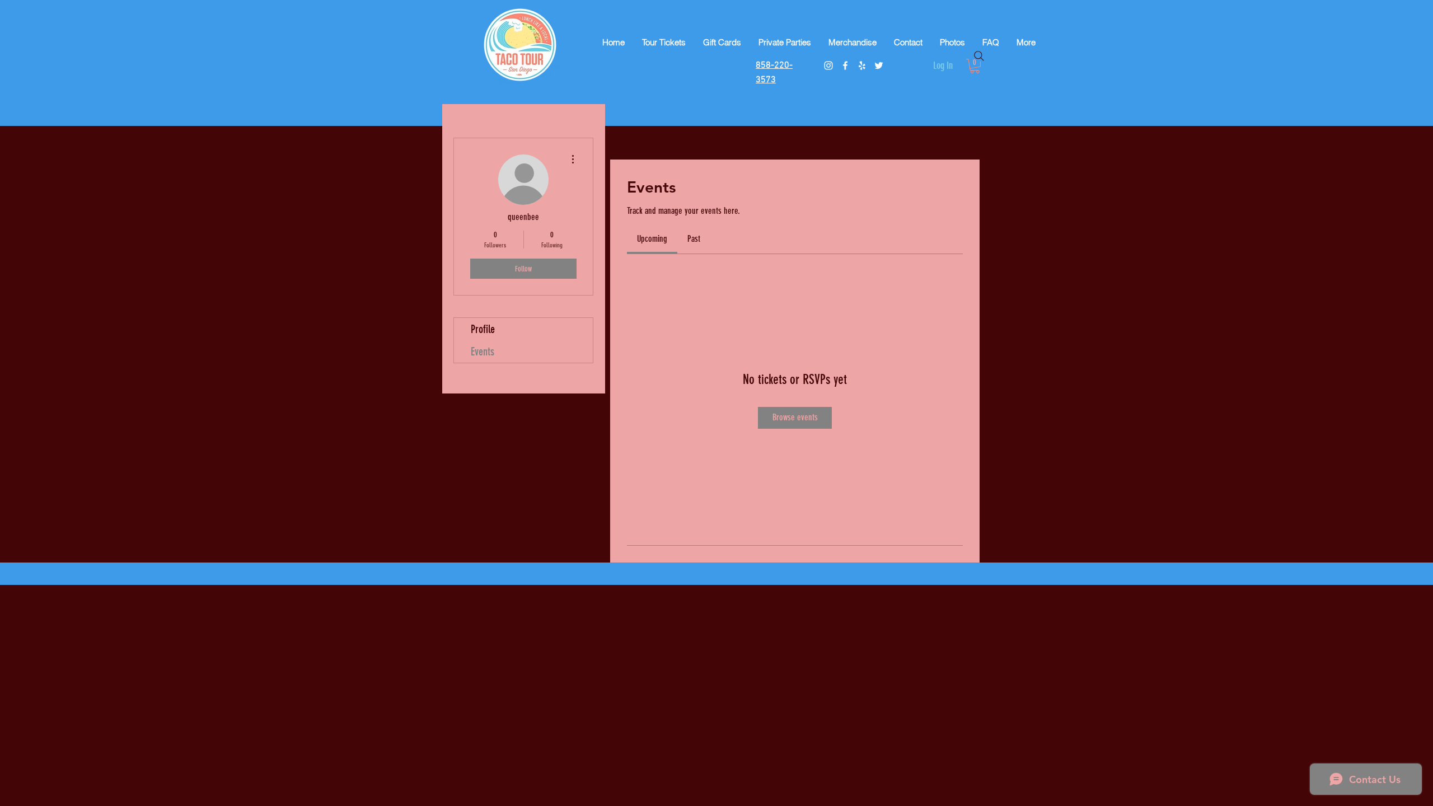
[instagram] (828, 65)
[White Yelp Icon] (862, 65)
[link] (652, 238)
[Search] (979, 56)
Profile (483, 329)
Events (482, 351)
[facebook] (845, 65)
